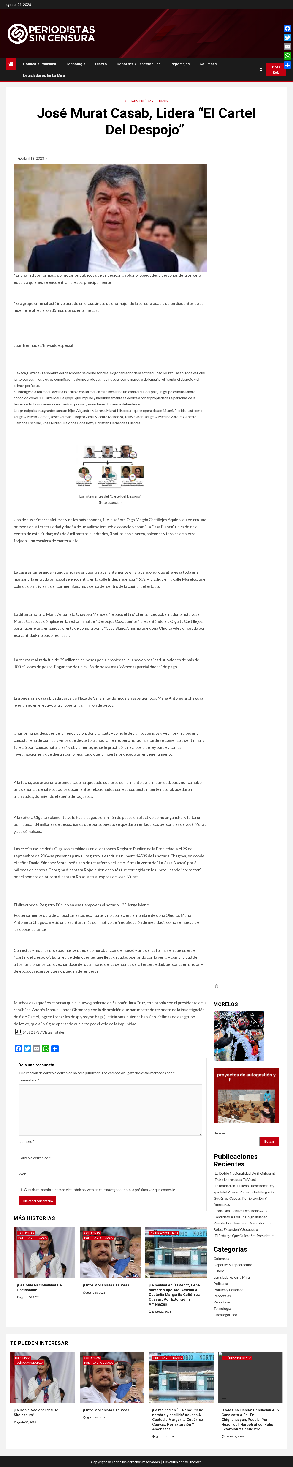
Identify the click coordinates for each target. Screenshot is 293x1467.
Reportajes (180, 64)
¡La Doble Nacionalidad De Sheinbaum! (244, 1173)
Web (22, 1173)
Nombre (26, 1141)
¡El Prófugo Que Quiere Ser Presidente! (244, 1235)
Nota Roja (276, 69)
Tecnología (75, 64)
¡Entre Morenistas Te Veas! (106, 1285)
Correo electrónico (35, 1157)
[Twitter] (287, 37)
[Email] (287, 46)
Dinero (101, 64)
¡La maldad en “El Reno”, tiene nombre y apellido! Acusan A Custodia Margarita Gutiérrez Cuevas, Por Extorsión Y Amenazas (174, 1294)
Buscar (219, 1133)
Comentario (29, 1080)
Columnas (208, 64)
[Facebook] (287, 28)
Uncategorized (225, 1314)
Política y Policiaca (39, 64)
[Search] (261, 69)
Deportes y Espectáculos (139, 64)
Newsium (170, 1461)
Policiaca (131, 101)
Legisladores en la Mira (44, 75)
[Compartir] (287, 65)
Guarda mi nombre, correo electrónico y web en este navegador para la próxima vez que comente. (100, 1189)
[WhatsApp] (287, 55)
